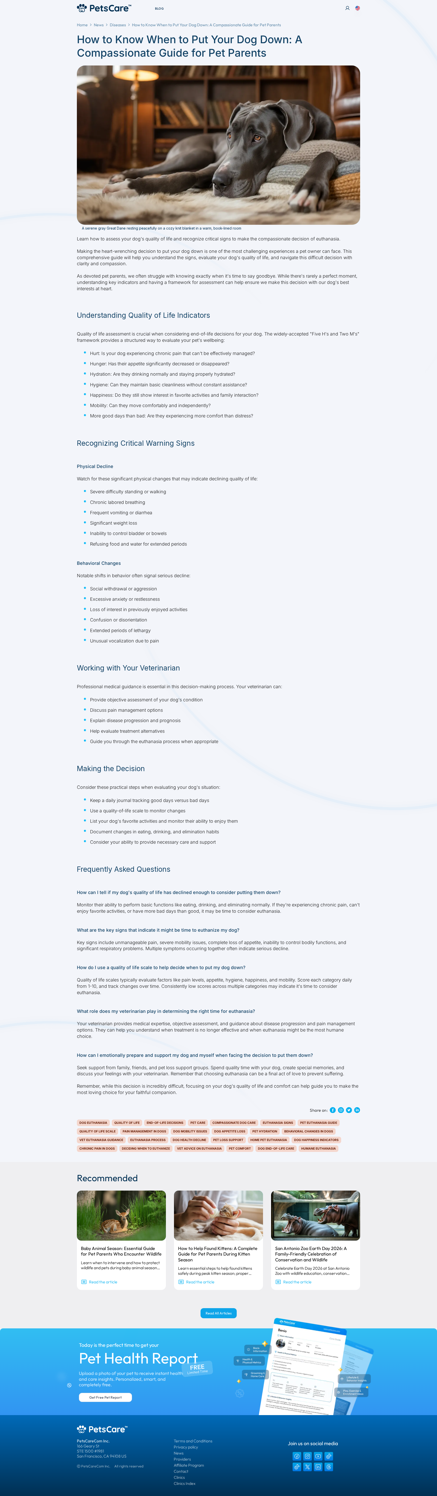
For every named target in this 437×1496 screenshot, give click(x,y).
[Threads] (328, 1467)
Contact (181, 1471)
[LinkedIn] (318, 1467)
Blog (159, 8)
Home (82, 24)
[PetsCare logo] (104, 8)
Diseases (118, 24)
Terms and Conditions (193, 1440)
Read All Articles (219, 1313)
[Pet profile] (347, 8)
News (99, 24)
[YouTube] (318, 1456)
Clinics (179, 1477)
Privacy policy (186, 1446)
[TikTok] (328, 1456)
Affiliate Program (189, 1465)
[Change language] (357, 8)
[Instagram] (307, 1456)
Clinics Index (184, 1483)
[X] (307, 1467)
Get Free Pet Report (105, 1397)
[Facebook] (297, 1456)
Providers (182, 1459)
